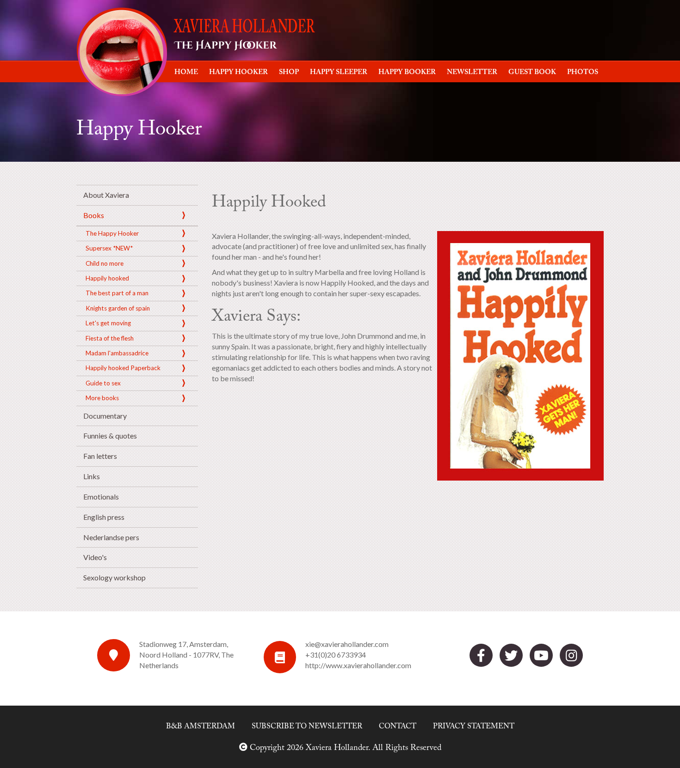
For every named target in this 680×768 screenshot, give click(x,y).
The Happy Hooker (112, 233)
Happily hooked (107, 278)
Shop (289, 72)
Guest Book (532, 72)
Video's (95, 557)
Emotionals (101, 496)
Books (93, 215)
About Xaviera (106, 194)
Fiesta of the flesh (110, 338)
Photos (582, 72)
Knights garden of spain (118, 308)
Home (186, 72)
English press (103, 516)
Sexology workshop (114, 577)
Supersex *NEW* (109, 248)
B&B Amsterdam (200, 726)
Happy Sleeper (338, 72)
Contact (397, 726)
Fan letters (100, 455)
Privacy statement (473, 726)
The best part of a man (117, 293)
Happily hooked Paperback (123, 368)
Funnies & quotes (110, 435)
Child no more (105, 263)
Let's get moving (108, 323)
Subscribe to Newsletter (307, 726)
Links (91, 476)
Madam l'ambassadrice (117, 353)
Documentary (105, 415)
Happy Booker (407, 72)
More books (102, 398)
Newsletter (472, 72)
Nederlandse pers (111, 537)
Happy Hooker (238, 72)
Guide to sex (103, 383)
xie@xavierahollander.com (347, 644)
